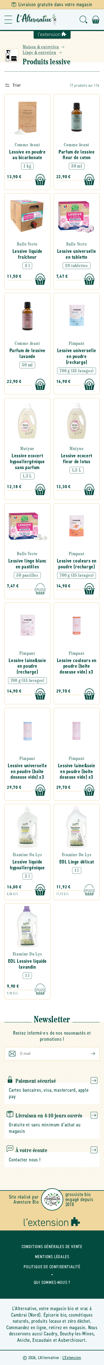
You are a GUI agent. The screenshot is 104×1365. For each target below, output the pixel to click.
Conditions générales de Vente (52, 1246)
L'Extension (71, 1358)
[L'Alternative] (37, 19)
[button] (8, 19)
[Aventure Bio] (52, 1199)
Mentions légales (52, 1257)
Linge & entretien (39, 53)
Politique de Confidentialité (52, 1267)
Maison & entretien (41, 47)
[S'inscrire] (88, 1053)
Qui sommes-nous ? (52, 1282)
